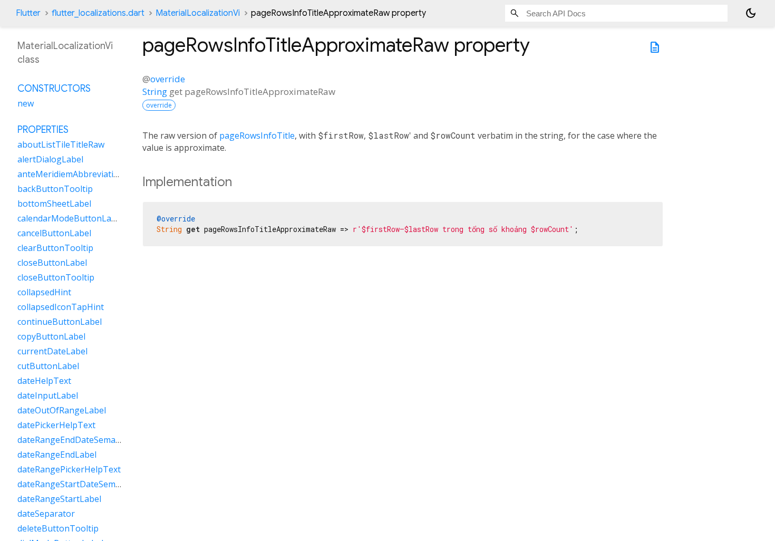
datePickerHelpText (56, 425)
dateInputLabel (47, 395)
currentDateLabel (52, 351)
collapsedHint (44, 292)
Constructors (54, 88)
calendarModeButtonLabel (70, 218)
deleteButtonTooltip (58, 528)
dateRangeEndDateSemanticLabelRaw (92, 440)
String (154, 91)
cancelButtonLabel (54, 233)
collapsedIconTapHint (60, 307)
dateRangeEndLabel (56, 454)
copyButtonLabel (51, 336)
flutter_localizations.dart (98, 13)
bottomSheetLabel (54, 203)
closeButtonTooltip (55, 277)
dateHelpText (44, 381)
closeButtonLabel (52, 262)
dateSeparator (46, 513)
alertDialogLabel (50, 159)
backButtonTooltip (55, 189)
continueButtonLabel (59, 321)
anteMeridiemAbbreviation (70, 174)
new (25, 103)
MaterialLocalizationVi (198, 13)
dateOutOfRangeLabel (61, 410)
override (167, 79)
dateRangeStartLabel (59, 499)
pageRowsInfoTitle (257, 135)
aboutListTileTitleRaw (60, 144)
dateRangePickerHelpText (69, 469)
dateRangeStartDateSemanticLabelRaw (94, 484)
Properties (43, 130)
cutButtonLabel (48, 366)
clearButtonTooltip (55, 248)
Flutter (28, 13)
